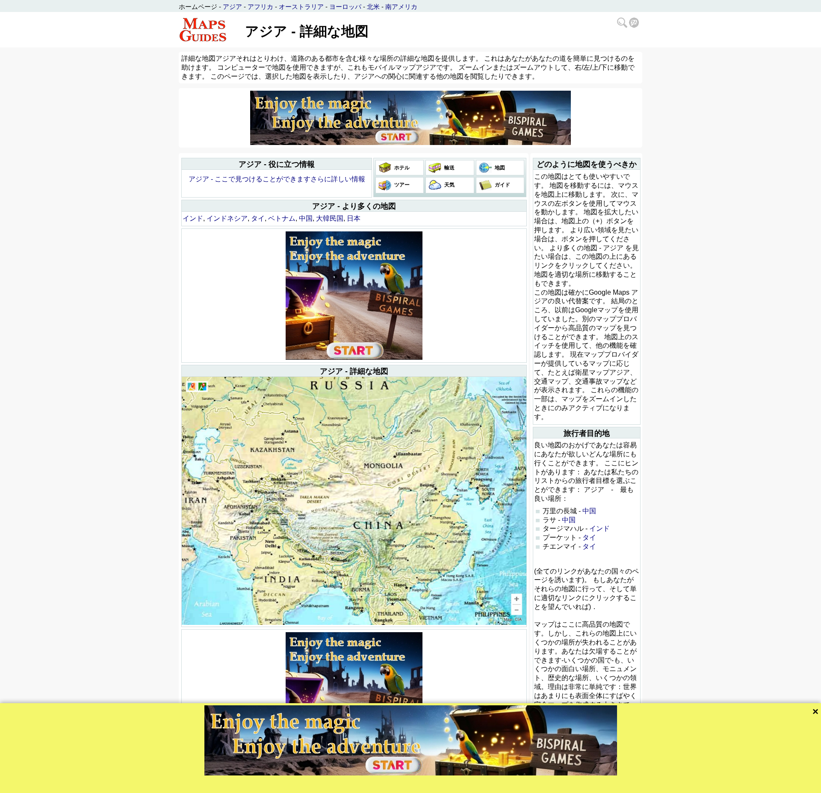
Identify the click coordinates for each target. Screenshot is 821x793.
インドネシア (227, 218)
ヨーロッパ (345, 6)
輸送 (449, 168)
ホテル (401, 168)
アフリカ (260, 6)
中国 (306, 218)
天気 (449, 185)
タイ (258, 218)
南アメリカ (401, 6)
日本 (353, 218)
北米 (373, 6)
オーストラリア (301, 6)
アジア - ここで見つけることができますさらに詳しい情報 (277, 179)
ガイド (501, 185)
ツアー (401, 185)
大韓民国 (329, 218)
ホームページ (198, 6)
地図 (499, 168)
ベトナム (281, 218)
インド (193, 218)
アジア (232, 6)
